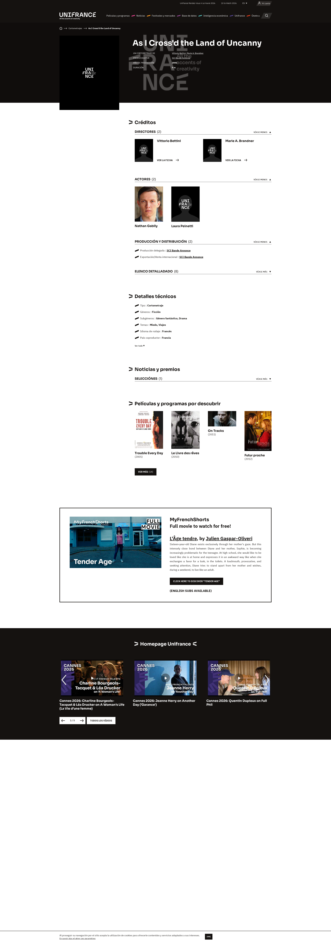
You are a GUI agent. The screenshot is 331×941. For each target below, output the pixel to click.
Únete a (256, 15)
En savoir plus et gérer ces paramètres (77, 938)
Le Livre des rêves (185, 453)
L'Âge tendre (183, 538)
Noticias (140, 15)
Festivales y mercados (163, 15)
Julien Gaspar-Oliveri (229, 538)
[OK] (209, 936)
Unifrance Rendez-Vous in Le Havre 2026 (197, 3)
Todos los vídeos (101, 720)
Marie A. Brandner (195, 53)
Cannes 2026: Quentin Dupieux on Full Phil (236, 703)
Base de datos (189, 15)
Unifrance (240, 15)
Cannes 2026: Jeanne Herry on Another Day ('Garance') (164, 703)
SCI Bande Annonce (181, 58)
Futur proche (255, 455)
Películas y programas (118, 15)
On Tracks (216, 431)
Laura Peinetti (182, 226)
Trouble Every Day (149, 453)
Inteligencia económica (215, 15)
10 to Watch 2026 (229, 3)
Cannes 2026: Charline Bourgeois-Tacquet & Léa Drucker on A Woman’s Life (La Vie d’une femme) (91, 704)
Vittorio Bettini (179, 53)
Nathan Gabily (146, 226)
